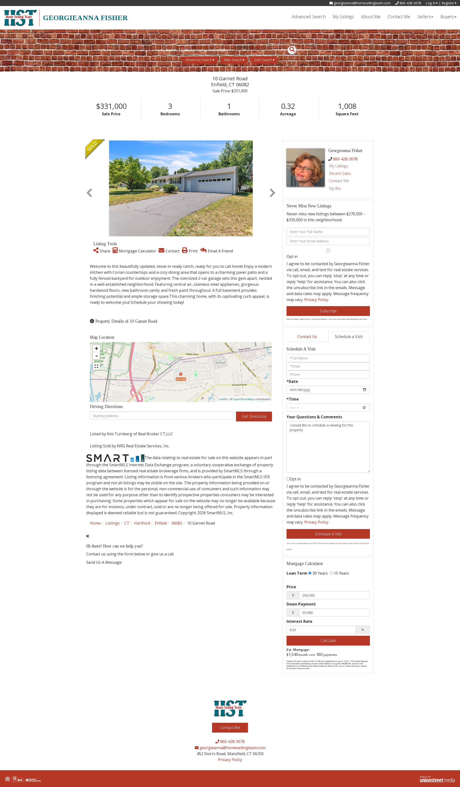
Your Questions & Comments (314, 417)
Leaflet (223, 399)
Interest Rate (299, 621)
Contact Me (339, 180)
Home (95, 523)
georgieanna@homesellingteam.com (362, 3)
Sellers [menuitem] (424, 16)
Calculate (328, 640)
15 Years (341, 573)
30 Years (319, 573)
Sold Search (263, 60)
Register (448, 3)
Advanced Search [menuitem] (309, 16)
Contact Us (307, 336)
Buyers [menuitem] (447, 16)
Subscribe (328, 311)
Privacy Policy (316, 299)
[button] (289, 50)
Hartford (142, 523)
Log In (431, 3)
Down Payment (301, 604)
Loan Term (297, 573)
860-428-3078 (410, 3)
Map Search (233, 60)
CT (126, 523)
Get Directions (254, 416)
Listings (112, 523)
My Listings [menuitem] (343, 16)
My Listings (338, 166)
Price (291, 586)
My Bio (335, 188)
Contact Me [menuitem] (399, 16)
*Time (293, 399)
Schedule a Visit (349, 336)
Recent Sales (340, 173)
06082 (177, 523)
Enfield (161, 523)
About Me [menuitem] (370, 16)
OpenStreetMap (243, 399)
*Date (292, 381)
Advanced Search (198, 60)
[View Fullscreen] (96, 366)
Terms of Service (361, 543)
